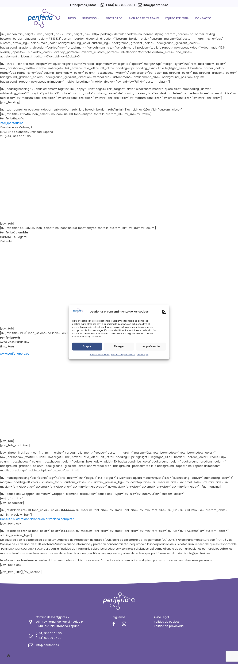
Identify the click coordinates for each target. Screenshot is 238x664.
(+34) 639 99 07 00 (48, 638)
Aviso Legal (161, 617)
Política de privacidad (123, 354)
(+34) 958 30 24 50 (49, 633)
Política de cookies (100, 354)
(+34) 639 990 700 (119, 5)
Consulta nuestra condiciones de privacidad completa (37, 519)
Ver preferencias (151, 346)
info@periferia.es (155, 5)
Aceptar (87, 346)
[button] (164, 311)
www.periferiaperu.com (16, 354)
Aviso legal (142, 354)
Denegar (119, 346)
